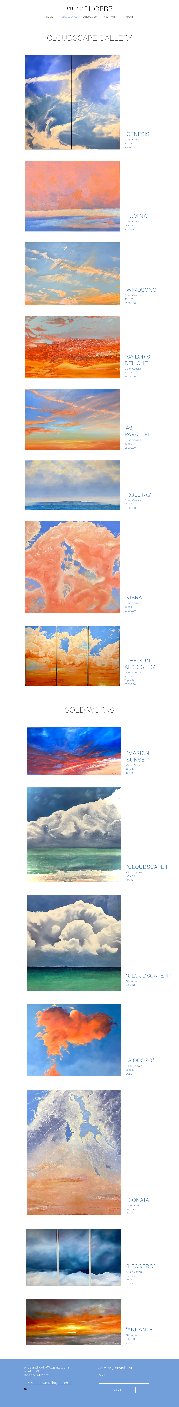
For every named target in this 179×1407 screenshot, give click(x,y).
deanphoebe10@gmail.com (48, 1367)
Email (102, 1375)
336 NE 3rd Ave (36, 1383)
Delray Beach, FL (60, 1383)
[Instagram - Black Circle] (25, 1389)
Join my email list (115, 1368)
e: (26, 1367)
